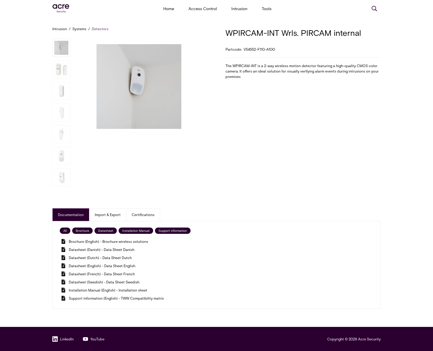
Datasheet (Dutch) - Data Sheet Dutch (100, 257)
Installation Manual (136, 230)
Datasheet (105, 230)
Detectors (100, 29)
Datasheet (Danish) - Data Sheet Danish (101, 249)
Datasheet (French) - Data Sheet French (102, 274)
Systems (79, 29)
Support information (173, 230)
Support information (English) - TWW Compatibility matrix (116, 298)
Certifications (143, 214)
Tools (267, 8)
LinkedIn (67, 339)
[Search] (374, 8)
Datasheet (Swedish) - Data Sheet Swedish (104, 282)
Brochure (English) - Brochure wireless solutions (108, 241)
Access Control (203, 8)
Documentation (71, 214)
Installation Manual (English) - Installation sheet (108, 290)
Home (168, 8)
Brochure (82, 230)
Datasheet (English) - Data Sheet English (102, 266)
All (65, 230)
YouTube (97, 339)
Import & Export (108, 214)
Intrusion (239, 8)
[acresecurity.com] (60, 8)
